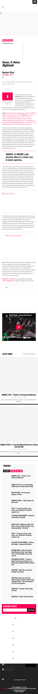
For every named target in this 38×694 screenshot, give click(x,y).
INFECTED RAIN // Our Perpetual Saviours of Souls (20, 494)
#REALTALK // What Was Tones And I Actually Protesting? (21, 571)
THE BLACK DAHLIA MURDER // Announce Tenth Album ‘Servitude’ (22, 516)
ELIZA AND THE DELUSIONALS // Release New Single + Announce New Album (22, 543)
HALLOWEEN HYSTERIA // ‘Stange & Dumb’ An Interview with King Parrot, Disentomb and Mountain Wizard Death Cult (22, 562)
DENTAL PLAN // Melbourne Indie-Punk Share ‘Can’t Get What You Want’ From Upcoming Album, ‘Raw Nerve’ (22, 526)
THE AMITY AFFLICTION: (18, 116)
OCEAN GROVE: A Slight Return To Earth (18, 113)
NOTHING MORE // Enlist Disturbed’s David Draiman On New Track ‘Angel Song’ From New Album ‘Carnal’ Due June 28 (21, 553)
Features (24, 397)
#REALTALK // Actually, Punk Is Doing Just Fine (22, 590)
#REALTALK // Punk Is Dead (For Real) (22, 596)
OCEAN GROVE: (17, 118)
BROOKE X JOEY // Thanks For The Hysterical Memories (19, 394)
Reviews (10, 40)
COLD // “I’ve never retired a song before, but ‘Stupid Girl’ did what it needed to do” (21, 510)
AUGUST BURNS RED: (11, 122)
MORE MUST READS (29, 354)
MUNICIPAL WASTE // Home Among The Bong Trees (22, 501)
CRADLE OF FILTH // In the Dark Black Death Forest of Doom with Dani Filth (19, 445)
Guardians (21, 122)
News (4, 40)
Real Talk (19, 471)
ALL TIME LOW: (21, 124)
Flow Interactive (21, 690)
